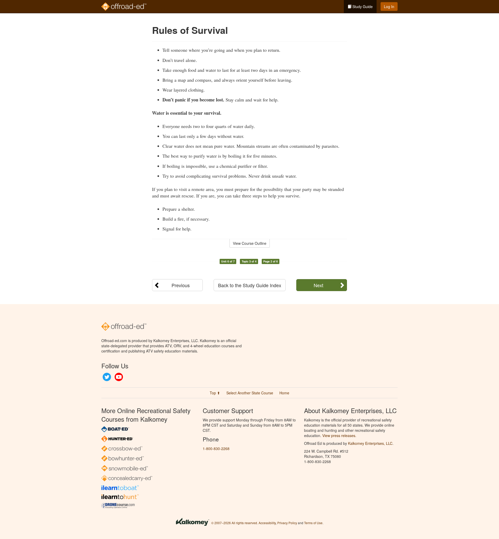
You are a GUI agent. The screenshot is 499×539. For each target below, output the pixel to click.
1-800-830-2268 (216, 448)
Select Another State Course (249, 392)
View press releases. (339, 435)
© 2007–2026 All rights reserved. (234, 523)
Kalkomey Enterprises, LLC (370, 443)
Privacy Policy (287, 523)
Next (318, 285)
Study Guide (362, 6)
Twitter (107, 377)
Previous (181, 285)
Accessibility (267, 523)
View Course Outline (249, 243)
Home (284, 392)
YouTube (119, 377)
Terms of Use (313, 523)
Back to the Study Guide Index (249, 285)
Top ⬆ (215, 392)
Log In (389, 6)
